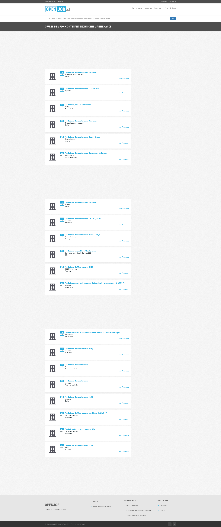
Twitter (163, 510)
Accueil (95, 502)
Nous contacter (132, 506)
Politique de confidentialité (136, 515)
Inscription (173, 2)
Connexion (163, 2)
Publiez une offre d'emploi (102, 506)
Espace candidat (50, 2)
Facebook (163, 506)
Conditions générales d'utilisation (138, 510)
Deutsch (60, 2)
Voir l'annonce (124, 79)
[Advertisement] (88, 52)
